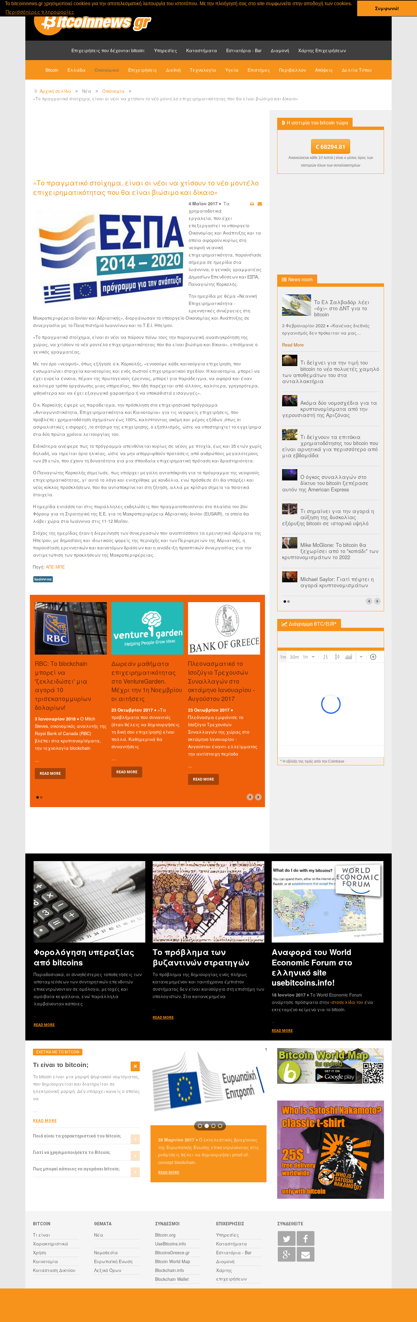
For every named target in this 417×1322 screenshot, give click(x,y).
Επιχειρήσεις (142, 70)
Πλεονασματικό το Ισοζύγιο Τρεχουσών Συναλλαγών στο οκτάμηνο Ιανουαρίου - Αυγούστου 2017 (221, 681)
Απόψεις (324, 70)
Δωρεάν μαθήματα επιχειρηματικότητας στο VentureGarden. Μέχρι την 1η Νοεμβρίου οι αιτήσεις (146, 681)
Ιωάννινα (43, 579)
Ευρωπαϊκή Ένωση (113, 1261)
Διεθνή (173, 70)
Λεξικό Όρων (107, 1270)
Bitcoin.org (165, 1235)
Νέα (98, 1235)
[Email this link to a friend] (260, 203)
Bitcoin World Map (172, 1261)
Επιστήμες (259, 70)
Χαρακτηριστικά (50, 1244)
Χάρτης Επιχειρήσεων (322, 50)
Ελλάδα (76, 70)
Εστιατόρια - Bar (244, 50)
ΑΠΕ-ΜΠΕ (55, 567)
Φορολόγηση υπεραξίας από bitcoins (84, 957)
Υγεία (231, 70)
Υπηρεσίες (165, 50)
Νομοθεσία (106, 1252)
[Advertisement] (144, 143)
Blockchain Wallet (172, 1279)
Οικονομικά (107, 70)
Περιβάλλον (292, 70)
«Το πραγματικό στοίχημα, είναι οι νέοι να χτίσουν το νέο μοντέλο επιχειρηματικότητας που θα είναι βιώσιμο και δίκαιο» (146, 187)
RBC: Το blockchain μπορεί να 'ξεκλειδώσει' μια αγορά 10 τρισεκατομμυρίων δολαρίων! (63, 685)
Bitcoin (51, 70)
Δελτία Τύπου (357, 70)
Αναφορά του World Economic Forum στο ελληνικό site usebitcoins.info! (312, 967)
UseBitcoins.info (170, 1244)
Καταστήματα (201, 50)
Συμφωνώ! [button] (387, 8)
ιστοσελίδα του (347, 1002)
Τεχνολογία (203, 70)
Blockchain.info (169, 1270)
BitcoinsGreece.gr (172, 1252)
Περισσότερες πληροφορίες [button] (40, 11)
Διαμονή (280, 50)
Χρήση (39, 1252)
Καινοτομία (45, 1261)
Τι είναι (41, 1235)
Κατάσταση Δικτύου (54, 1270)
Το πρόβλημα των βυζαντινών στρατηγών (201, 957)
